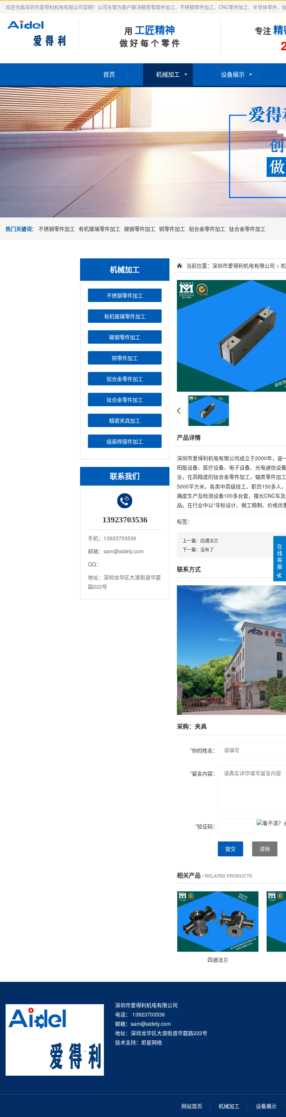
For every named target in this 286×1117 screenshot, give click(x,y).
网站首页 (191, 1106)
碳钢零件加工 (139, 228)
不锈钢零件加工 (56, 228)
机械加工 (168, 74)
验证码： (206, 826)
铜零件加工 (172, 228)
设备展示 (233, 74)
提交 (230, 849)
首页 (109, 74)
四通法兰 (209, 540)
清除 (265, 849)
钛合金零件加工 (247, 228)
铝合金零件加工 (207, 228)
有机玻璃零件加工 (99, 228)
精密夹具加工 (124, 420)
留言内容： (204, 773)
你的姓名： (204, 750)
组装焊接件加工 (125, 441)
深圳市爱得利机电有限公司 (243, 265)
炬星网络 (151, 1042)
